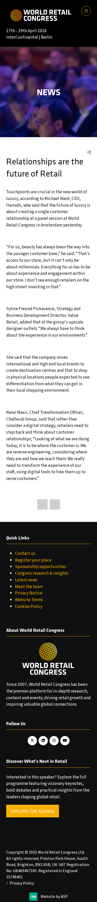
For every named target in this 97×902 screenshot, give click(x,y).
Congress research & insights (41, 573)
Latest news (26, 580)
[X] (32, 740)
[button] (86, 10)
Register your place (33, 560)
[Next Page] (55, 504)
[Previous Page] (42, 504)
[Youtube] (65, 740)
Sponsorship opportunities (40, 566)
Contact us (25, 553)
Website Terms (29, 600)
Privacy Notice (28, 593)
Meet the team (29, 586)
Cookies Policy (28, 606)
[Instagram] (54, 740)
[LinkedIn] (43, 740)
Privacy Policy (22, 883)
